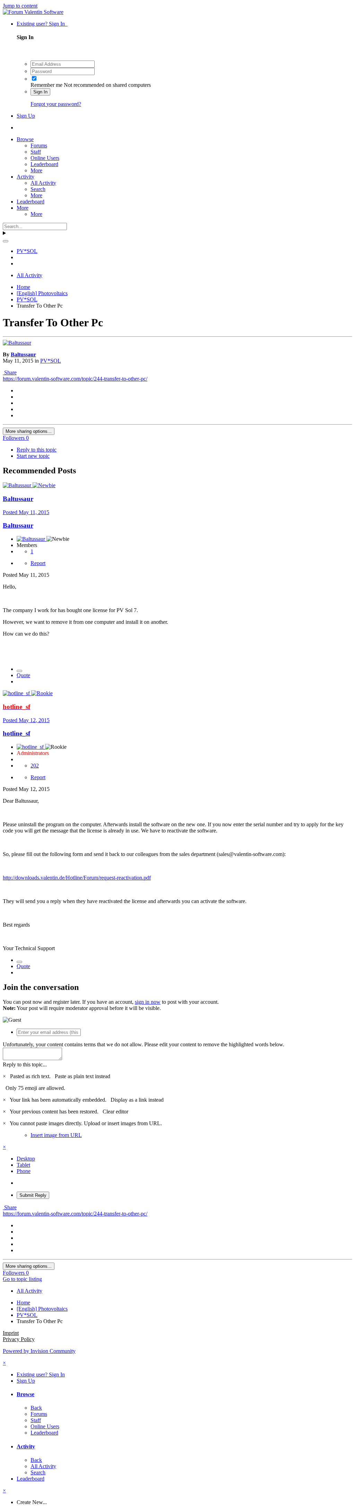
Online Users (45, 158)
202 (35, 765)
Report (38, 563)
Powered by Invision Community (39, 1351)
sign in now (148, 1002)
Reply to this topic (37, 450)
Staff (36, 152)
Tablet (23, 1165)
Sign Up (26, 116)
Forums (39, 145)
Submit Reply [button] (32, 1195)
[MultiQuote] (19, 671)
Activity (25, 177)
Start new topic (33, 456)
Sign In (40, 91)
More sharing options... (29, 431)
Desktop (26, 1159)
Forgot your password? (56, 104)
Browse (25, 139)
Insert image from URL (56, 1135)
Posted (26, 512)
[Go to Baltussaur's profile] (17, 343)
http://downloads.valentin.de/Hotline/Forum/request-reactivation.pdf (77, 878)
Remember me (46, 85)
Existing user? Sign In (42, 24)
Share (10, 372)
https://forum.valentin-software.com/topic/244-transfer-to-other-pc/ (75, 379)
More (36, 170)
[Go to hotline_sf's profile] (17, 693)
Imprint (11, 1333)
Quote (23, 675)
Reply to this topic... (25, 1064)
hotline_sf (16, 733)
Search (38, 189)
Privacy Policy (19, 1339)
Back (36, 1408)
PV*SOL (50, 361)
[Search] (5, 241)
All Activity (43, 183)
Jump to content (20, 6)
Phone (24, 1171)
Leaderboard (44, 164)
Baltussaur (23, 354)
